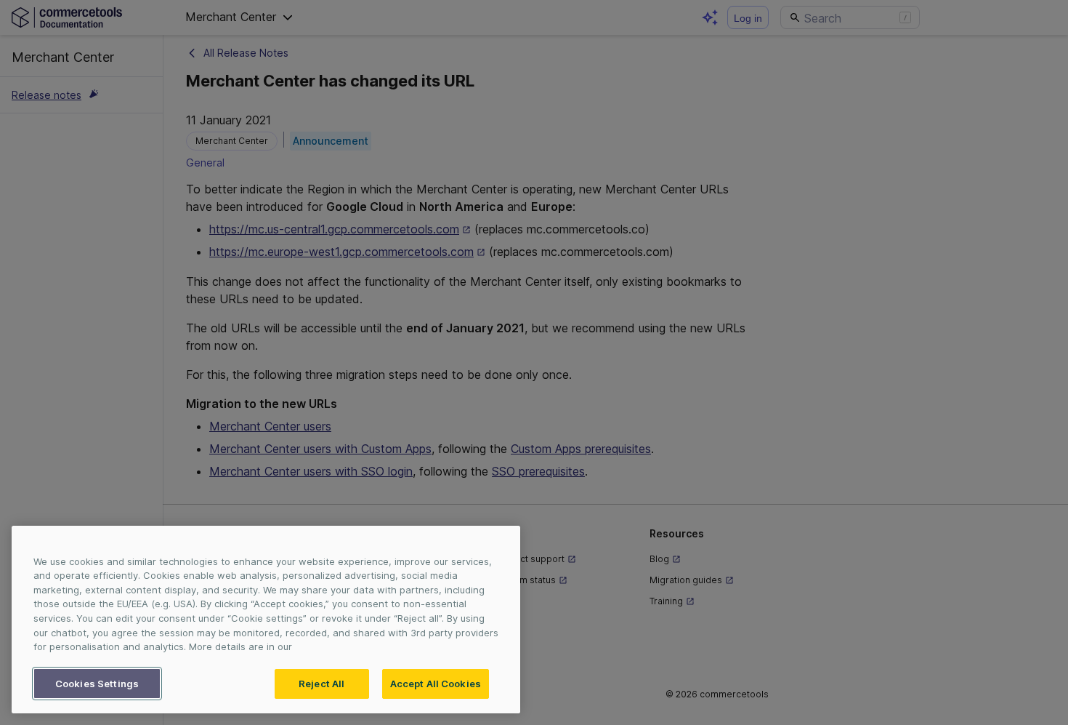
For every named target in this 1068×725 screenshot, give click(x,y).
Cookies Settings (97, 683)
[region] (266, 619)
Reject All (321, 683)
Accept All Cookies (435, 683)
